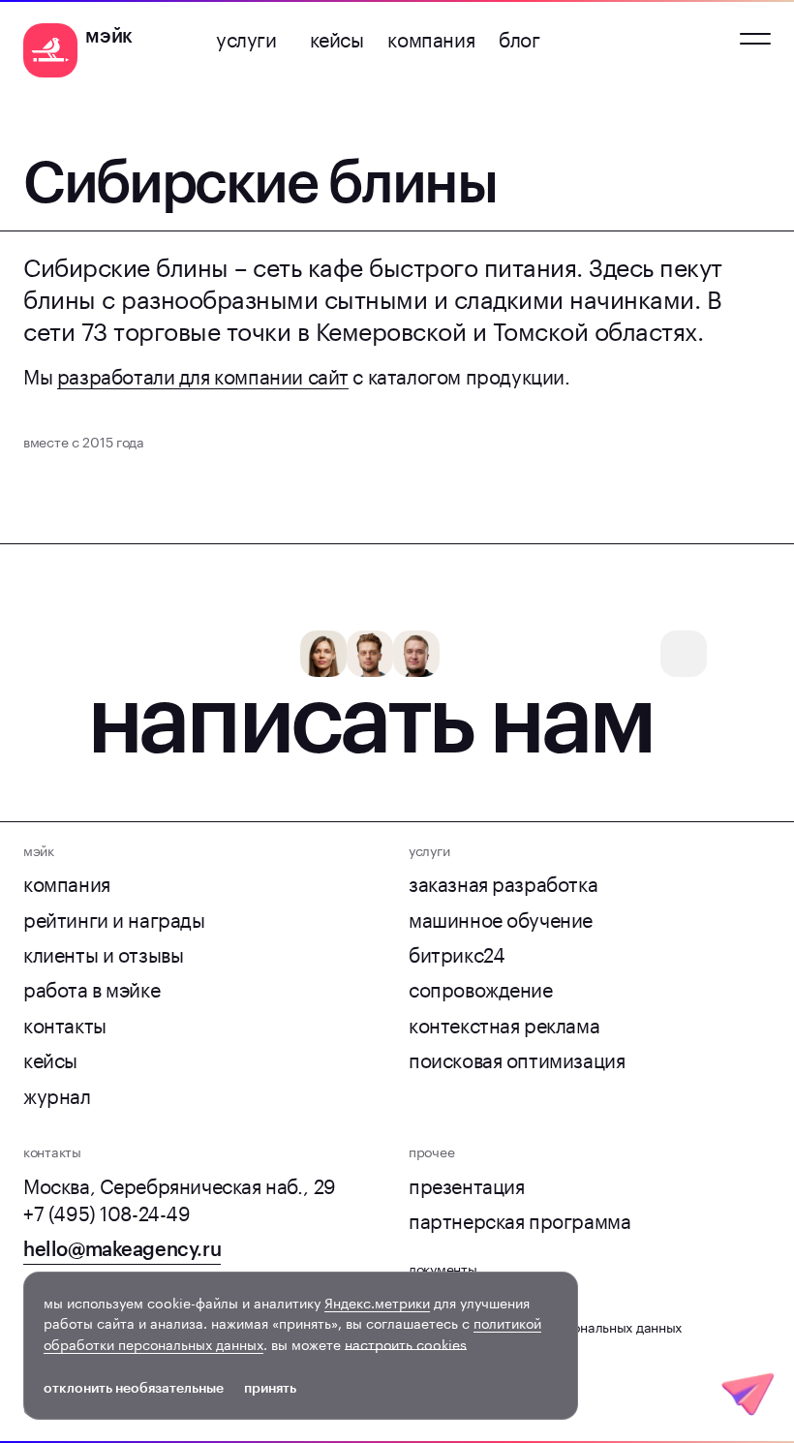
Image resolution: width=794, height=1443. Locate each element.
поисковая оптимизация (517, 1057)
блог (519, 36)
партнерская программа (519, 1218)
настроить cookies (406, 1343)
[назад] (34, 122)
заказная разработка (503, 881)
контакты (65, 1022)
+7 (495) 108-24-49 (107, 1210)
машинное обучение (501, 917)
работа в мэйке (91, 986)
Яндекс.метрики (377, 1301)
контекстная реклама (504, 1022)
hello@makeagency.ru (122, 1250)
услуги (246, 36)
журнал (57, 1093)
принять (270, 1388)
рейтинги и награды (114, 917)
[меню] (755, 38)
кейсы (337, 36)
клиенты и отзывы (103, 952)
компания (430, 36)
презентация (467, 1183)
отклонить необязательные (134, 1388)
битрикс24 (456, 952)
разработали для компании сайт (203, 373)
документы (442, 1267)
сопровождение (481, 986)
